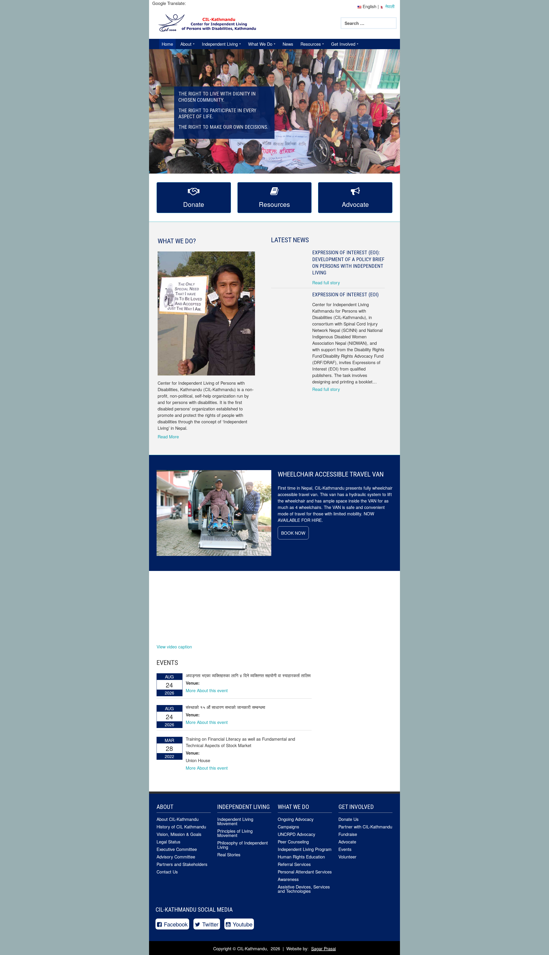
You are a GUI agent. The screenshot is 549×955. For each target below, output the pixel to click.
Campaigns (288, 826)
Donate (193, 204)
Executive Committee (177, 849)
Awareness (288, 879)
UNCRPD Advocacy (296, 834)
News (288, 44)
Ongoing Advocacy (296, 819)
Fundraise (347, 834)
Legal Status (168, 841)
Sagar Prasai (323, 948)
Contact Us (167, 872)
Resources (310, 44)
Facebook (176, 924)
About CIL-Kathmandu (178, 819)
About (186, 44)
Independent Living (220, 44)
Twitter (210, 924)
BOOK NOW (293, 533)
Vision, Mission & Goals (179, 834)
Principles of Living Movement (235, 833)
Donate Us (348, 819)
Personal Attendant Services (305, 872)
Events (344, 849)
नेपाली (389, 6)
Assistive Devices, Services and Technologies (304, 889)
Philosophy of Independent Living (242, 845)
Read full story (326, 282)
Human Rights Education (301, 857)
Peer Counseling (293, 841)
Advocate (355, 204)
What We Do (260, 44)
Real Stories (228, 854)
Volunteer (347, 857)
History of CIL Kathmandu (181, 826)
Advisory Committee (176, 857)
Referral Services (294, 864)
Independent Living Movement (235, 821)
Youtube (242, 924)
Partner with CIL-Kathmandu (365, 826)
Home (167, 44)
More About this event (207, 690)
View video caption (174, 646)
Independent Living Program (305, 849)
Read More (168, 436)
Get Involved (343, 44)
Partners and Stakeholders (182, 864)
